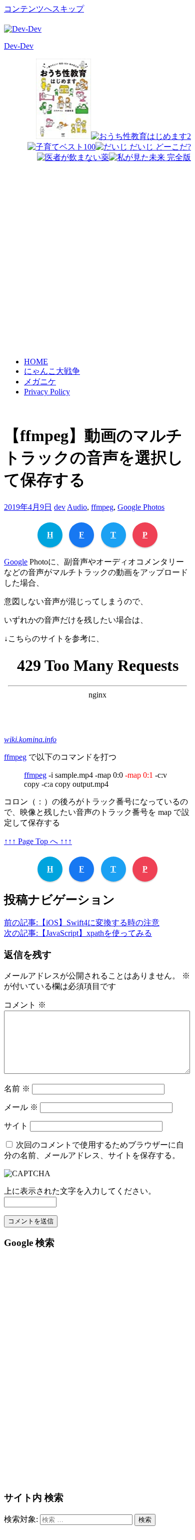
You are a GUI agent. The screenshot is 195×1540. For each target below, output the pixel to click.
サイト (16, 1126)
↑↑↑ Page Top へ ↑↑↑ (38, 841)
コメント (25, 1005)
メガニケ (40, 381)
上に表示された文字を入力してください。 (80, 1191)
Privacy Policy (47, 391)
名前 (17, 1088)
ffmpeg (102, 507)
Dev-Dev (19, 46)
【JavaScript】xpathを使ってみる (78, 933)
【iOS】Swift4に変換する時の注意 (82, 922)
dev (60, 507)
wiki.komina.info (30, 739)
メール (21, 1107)
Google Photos (141, 507)
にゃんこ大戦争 (52, 371)
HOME (36, 361)
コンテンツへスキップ (44, 9)
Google (16, 561)
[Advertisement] (97, 239)
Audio (77, 507)
